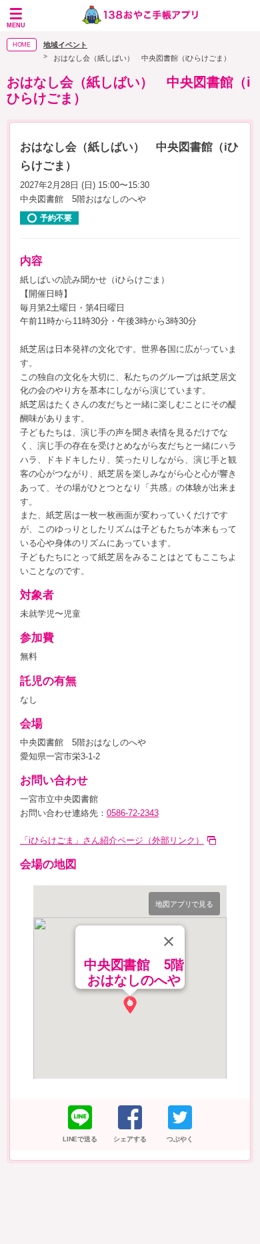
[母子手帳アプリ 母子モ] (140, 15)
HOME (22, 44)
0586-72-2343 (133, 813)
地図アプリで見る (184, 904)
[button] (130, 1005)
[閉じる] (169, 941)
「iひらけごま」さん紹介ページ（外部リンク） (112, 840)
